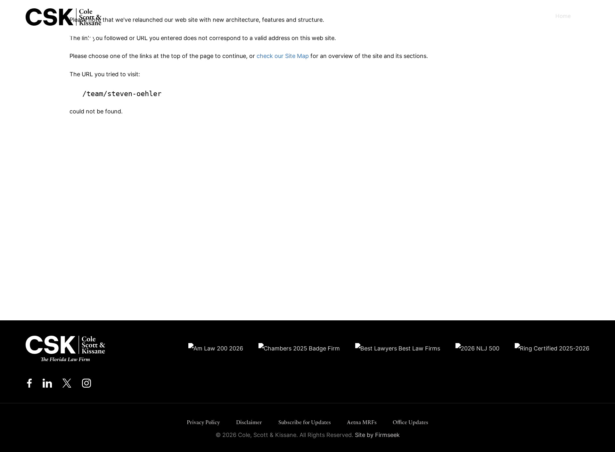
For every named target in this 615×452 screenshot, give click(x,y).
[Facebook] (29, 384)
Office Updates (410, 422)
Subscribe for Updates (304, 422)
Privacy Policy (203, 422)
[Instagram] (87, 384)
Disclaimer (249, 422)
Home (563, 15)
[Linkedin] (47, 384)
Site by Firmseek (377, 434)
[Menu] (591, 16)
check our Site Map (283, 56)
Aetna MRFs (362, 422)
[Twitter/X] (67, 384)
